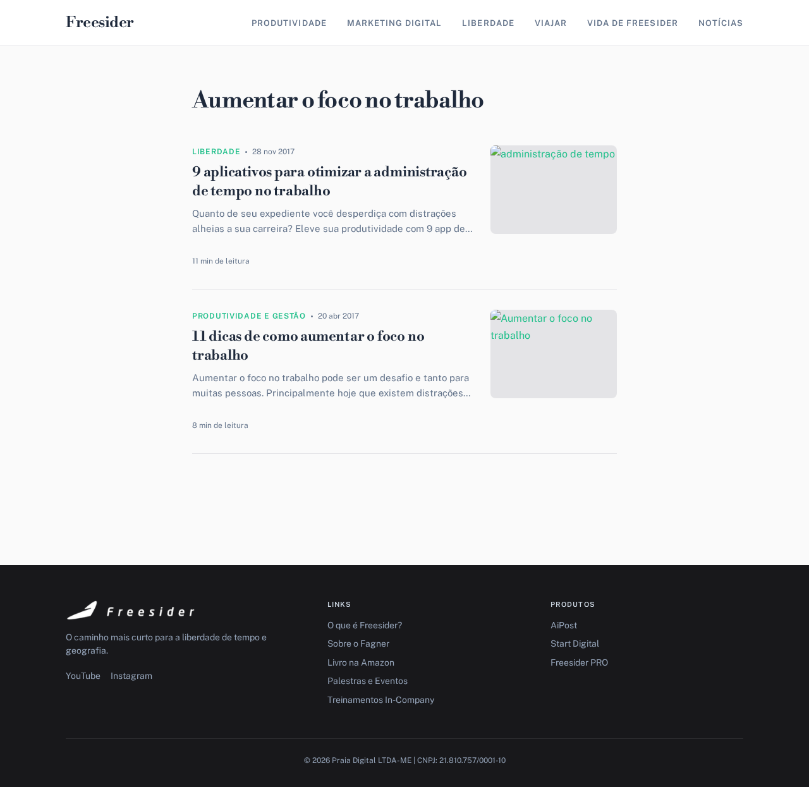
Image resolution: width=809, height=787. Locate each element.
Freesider (100, 22)
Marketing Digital (394, 23)
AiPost (563, 625)
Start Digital (574, 643)
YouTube (83, 676)
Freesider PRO (579, 662)
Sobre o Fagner (358, 643)
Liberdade (488, 23)
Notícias (720, 23)
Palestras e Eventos (367, 681)
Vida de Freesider (632, 23)
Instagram (131, 676)
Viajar (551, 23)
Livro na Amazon (360, 662)
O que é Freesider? (364, 625)
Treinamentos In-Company (380, 700)
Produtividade (289, 23)
